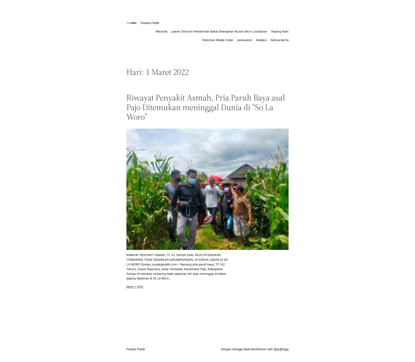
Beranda (161, 31)
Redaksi (261, 40)
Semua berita (280, 40)
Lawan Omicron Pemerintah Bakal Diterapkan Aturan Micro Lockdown (219, 31)
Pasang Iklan (280, 31)
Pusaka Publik (150, 23)
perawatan (244, 40)
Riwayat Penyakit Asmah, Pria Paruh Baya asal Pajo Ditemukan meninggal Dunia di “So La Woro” (205, 107)
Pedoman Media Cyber (217, 40)
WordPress (281, 349)
